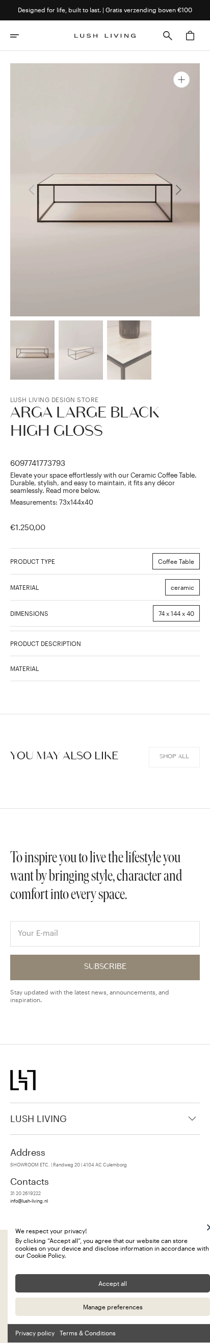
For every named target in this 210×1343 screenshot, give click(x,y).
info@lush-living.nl (29, 1201)
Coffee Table (179, 563)
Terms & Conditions (88, 1332)
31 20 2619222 (25, 1193)
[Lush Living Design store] (105, 35)
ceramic (185, 589)
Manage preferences (113, 1306)
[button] (21, 35)
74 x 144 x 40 (179, 615)
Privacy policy (35, 1332)
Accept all (112, 1283)
